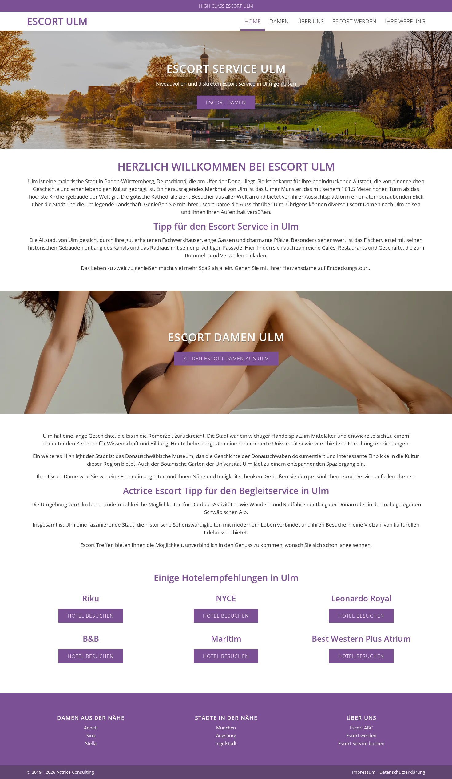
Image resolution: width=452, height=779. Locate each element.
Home (252, 21)
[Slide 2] (231, 140)
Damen (279, 21)
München (226, 727)
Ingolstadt (226, 743)
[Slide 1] (220, 140)
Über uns (310, 21)
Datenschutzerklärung (402, 772)
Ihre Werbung (405, 21)
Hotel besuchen (91, 615)
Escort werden (354, 21)
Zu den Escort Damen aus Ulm (226, 358)
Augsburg (226, 735)
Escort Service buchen (361, 743)
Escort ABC (361, 727)
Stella (91, 743)
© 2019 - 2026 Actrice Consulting (60, 772)
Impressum (363, 772)
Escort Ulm (57, 21)
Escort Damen (226, 102)
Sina (90, 735)
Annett (91, 727)
